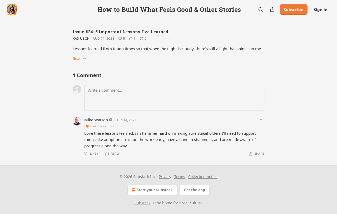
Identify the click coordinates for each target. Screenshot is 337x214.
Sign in (321, 9)
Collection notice (202, 176)
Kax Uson (81, 38)
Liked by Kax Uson (103, 126)
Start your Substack (155, 189)
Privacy (165, 176)
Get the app (194, 189)
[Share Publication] (272, 9)
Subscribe (293, 9)
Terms (179, 176)
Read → (79, 58)
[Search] (260, 9)
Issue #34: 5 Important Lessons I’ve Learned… (122, 31)
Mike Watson (96, 119)
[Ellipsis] (261, 120)
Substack (142, 202)
